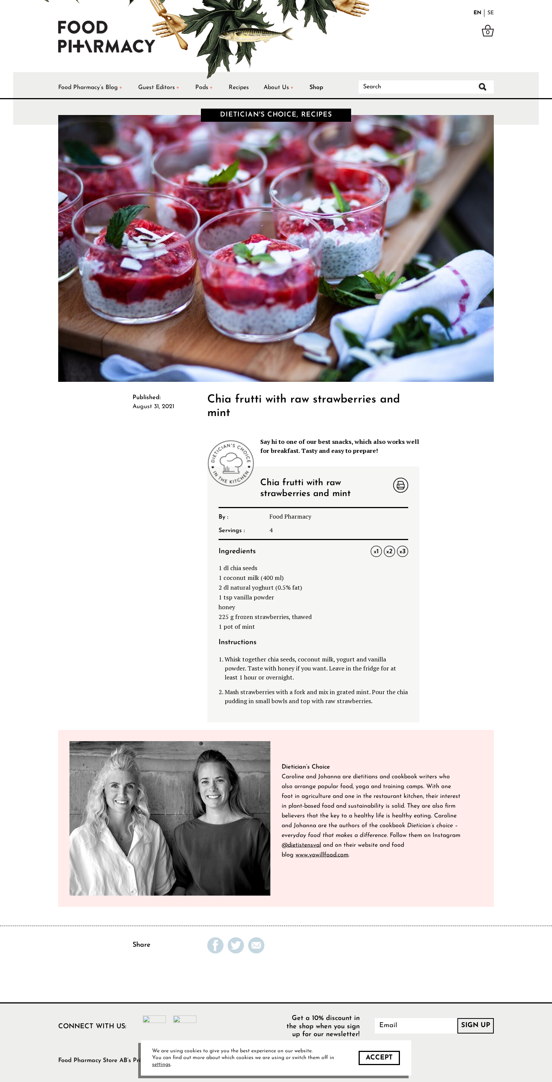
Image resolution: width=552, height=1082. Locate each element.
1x (376, 551)
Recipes (239, 88)
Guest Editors (156, 88)
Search (482, 87)
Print (400, 486)
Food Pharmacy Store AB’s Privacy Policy (114, 1061)
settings (161, 1064)
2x (389, 551)
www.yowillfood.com (322, 855)
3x (402, 551)
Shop (316, 88)
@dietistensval (301, 845)
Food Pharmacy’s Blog (88, 88)
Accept (379, 1058)
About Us (276, 88)
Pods (201, 88)
